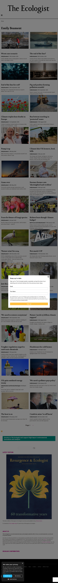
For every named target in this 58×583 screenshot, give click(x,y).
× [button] (22, 563)
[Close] (48, 277)
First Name (13, 291)
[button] (13, 579)
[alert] (13, 571)
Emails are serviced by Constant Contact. (20, 300)
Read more (8, 573)
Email (11, 286)
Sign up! (29, 304)
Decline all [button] (18, 576)
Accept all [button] (7, 576)
